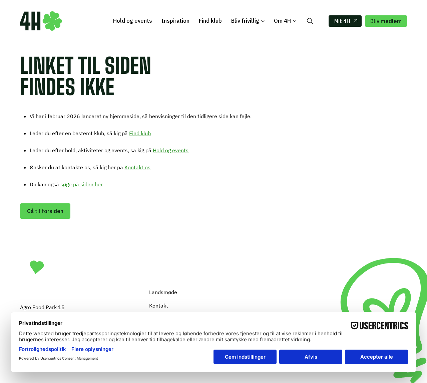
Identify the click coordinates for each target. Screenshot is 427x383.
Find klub (140, 133)
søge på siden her (81, 184)
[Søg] (310, 21)
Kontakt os (137, 167)
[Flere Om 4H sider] (294, 21)
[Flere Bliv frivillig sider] (263, 21)
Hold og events (170, 150)
